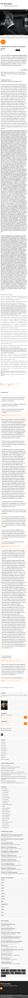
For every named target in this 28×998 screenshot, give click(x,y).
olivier (7, 970)
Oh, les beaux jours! (9, 843)
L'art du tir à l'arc (8, 36)
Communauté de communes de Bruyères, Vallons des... (12, 773)
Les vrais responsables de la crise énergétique (11, 941)
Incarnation (7, 765)
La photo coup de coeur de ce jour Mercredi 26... (10, 778)
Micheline (7, 546)
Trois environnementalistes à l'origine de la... (11, 937)
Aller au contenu (4, 1)
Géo (2, 843)
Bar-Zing (18, 767)
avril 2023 (3, 742)
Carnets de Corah (5, 801)
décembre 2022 (4, 748)
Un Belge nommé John (12, 847)
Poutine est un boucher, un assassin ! (8, 772)
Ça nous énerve (5, 795)
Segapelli (3, 896)
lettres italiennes (5, 816)
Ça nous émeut (5, 794)
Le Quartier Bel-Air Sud (20, 776)
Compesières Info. (4, 904)
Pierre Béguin (4, 851)
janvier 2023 (3, 747)
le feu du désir (3, 768)
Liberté (12, 770)
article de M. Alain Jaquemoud (20, 55)
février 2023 (3, 745)
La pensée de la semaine (7, 804)
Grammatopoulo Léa (8, 660)
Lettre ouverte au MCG (6, 954)
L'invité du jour (17, 383)
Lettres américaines (6, 808)
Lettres (3, 806)
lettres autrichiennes (6, 811)
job (5, 680)
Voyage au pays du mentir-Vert (16, 834)
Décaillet (3, 879)
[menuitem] (8, 36)
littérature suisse (13, 970)
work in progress (5, 827)
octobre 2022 (3, 752)
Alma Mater (7, 415)
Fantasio (3, 859)
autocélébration (5, 790)
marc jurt (23, 970)
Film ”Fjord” (3, 781)
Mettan (2, 882)
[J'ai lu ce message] (26, 994)
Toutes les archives (5, 759)
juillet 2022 (3, 757)
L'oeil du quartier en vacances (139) (8, 776)
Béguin (2, 885)
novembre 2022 (4, 750)
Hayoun (2, 906)
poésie (19, 970)
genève (12, 973)
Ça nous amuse (5, 792)
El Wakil (2, 909)
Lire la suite (5, 696)
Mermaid (3, 847)
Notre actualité (5, 823)
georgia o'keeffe (18, 973)
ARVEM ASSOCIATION (11, 781)
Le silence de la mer (23, 36)
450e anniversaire (5, 63)
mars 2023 (3, 743)
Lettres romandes (5, 818)
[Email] (2, 735)
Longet (2, 914)
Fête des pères (4, 945)
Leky (2, 839)
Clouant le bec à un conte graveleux (8, 767)
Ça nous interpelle (6, 797)
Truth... (2, 765)
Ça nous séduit (5, 799)
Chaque (2, 782)
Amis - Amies (5, 788)
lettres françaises (5, 813)
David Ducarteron (11, 768)
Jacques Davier (4, 834)
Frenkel (2, 868)
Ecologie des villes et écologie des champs (14, 839)
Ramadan (3, 898)
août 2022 (3, 755)
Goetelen (3, 893)
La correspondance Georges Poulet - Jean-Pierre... (12, 949)
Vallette (2, 887)
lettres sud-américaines (7, 822)
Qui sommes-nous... (6, 825)
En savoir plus (9, 996)
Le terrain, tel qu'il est (5, 770)
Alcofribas (3, 872)
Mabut (2, 901)
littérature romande (5, 973)
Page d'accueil (15, 36)
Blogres (8, 4)
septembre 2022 (4, 753)
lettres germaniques (6, 815)
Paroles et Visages (20, 772)
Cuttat (2, 890)
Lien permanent (5, 383)
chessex (3, 970)
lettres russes (5, 820)
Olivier (2, 912)
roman (24, 973)
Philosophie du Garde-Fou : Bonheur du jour (14, 782)
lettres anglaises (5, 809)
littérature (3, 975)
